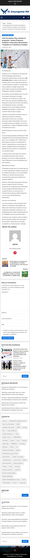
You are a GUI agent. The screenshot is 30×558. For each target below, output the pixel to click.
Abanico (4, 421)
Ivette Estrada (6, 457)
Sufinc (24, 479)
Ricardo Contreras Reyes (9, 473)
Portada (11, 35)
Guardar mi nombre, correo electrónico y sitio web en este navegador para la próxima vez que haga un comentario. (15, 332)
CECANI (24, 427)
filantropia (22, 444)
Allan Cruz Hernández (8, 424)
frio (17, 447)
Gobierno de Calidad (7, 450)
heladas (18, 450)
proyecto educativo (7, 470)
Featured (24, 440)
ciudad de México (12, 430)
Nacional (15, 361)
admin (15, 244)
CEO (3, 430)
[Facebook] (15, 4)
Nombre (4, 312)
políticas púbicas (18, 463)
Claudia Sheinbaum (7, 434)
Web (3, 324)
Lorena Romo (17, 460)
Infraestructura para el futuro (10, 453)
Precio (10, 466)
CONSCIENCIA (17, 437)
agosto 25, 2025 (7, 47)
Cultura (12, 440)
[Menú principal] (2, 17)
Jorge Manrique (6, 460)
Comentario (5, 292)
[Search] (28, 17)
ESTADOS (5, 35)
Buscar (5, 490)
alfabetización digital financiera (17, 421)
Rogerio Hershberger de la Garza (11, 479)
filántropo (5, 447)
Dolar (18, 440)
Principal (17, 466)
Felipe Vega (5, 444)
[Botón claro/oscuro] (24, 17)
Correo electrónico (7, 318)
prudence (17, 470)
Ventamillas (22, 483)
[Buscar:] (12, 376)
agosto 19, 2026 (18, 358)
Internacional (16, 349)
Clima (17, 434)
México (25, 460)
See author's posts (15, 248)
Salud (25, 349)
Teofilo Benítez (6, 483)
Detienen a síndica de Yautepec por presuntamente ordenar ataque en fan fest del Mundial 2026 (19, 366)
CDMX (18, 427)
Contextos (5, 440)
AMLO (18, 424)
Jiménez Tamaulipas (18, 457)
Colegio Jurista (6, 437)
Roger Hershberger (7, 476)
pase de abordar (6, 463)
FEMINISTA (14, 444)
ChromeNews (10, 556)
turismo (15, 483)
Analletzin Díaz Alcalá (8, 427)
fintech (12, 447)
